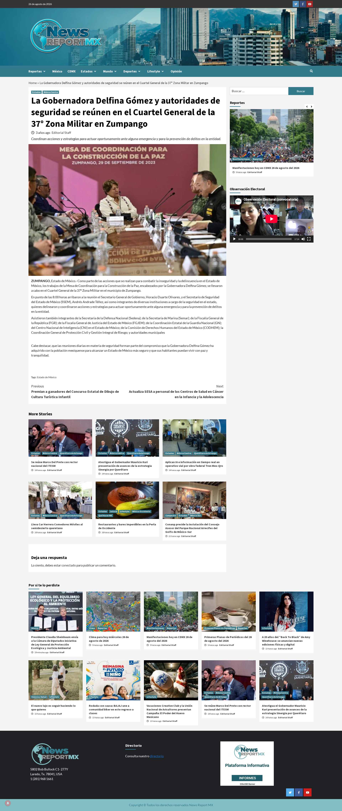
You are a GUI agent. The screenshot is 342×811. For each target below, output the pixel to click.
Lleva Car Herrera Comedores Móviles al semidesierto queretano (57, 526)
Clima (92, 628)
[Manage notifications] (8, 803)
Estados (86, 71)
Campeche (170, 515)
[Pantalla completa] (309, 239)
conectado (68, 565)
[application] (272, 218)
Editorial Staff (61, 133)
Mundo (108, 71)
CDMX (72, 71)
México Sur (195, 515)
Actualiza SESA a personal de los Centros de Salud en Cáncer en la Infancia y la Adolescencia (176, 391)
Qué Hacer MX (105, 515)
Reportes (35, 71)
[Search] (311, 71)
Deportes (130, 71)
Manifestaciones (241, 159)
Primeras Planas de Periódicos (219, 628)
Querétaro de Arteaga (71, 453)
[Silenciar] (303, 239)
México (57, 71)
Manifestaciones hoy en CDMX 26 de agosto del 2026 (265, 168)
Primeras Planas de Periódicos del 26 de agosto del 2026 (228, 638)
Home (32, 83)
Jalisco (113, 511)
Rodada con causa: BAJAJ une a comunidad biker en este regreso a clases (111, 709)
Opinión (176, 71)
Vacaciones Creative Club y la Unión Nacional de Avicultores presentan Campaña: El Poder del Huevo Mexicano (169, 711)
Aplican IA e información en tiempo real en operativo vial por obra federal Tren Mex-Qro (194, 464)
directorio (157, 756)
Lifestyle (153, 71)
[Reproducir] (234, 239)
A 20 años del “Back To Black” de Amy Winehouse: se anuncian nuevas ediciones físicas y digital (286, 640)
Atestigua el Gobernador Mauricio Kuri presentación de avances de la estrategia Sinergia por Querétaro (125, 465)
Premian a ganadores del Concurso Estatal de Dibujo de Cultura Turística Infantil (75, 391)
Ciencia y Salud (38, 696)
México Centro (51, 92)
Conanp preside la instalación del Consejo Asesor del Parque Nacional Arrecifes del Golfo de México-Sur (192, 528)
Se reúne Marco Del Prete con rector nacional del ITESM (54, 464)
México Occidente (141, 511)
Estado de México (46, 377)
